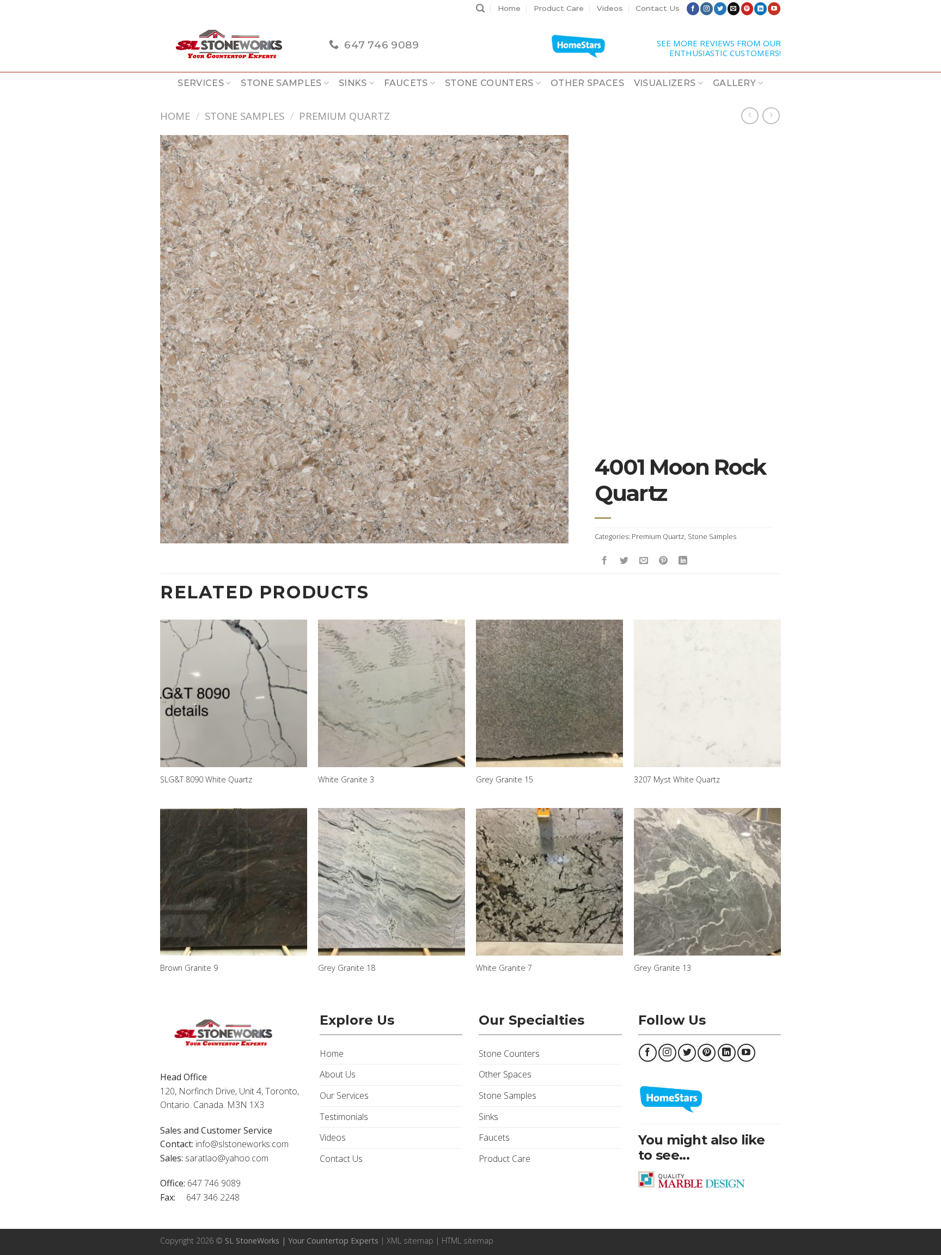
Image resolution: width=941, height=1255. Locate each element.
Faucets (405, 83)
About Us (338, 1074)
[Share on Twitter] (624, 561)
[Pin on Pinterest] (664, 561)
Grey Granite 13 (662, 968)
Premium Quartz (344, 116)
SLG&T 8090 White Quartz (206, 780)
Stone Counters (489, 83)
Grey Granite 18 (346, 968)
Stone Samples (281, 83)
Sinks (353, 83)
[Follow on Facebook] (693, 8)
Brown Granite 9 (189, 968)
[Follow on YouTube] (774, 8)
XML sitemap (410, 1240)
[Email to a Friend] (644, 561)
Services (201, 83)
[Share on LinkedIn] (683, 561)
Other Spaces (587, 83)
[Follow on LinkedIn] (760, 8)
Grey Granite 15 (504, 780)
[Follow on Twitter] (720, 8)
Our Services (344, 1095)
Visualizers (665, 83)
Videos (610, 8)
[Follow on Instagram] (706, 8)
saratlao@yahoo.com (226, 1158)
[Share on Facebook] (605, 561)
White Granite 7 (504, 968)
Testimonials (344, 1117)
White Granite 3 (346, 780)
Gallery (734, 83)
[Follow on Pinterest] (747, 8)
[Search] (480, 9)
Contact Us (658, 8)
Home (509, 8)
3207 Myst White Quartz (677, 780)
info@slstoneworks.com (242, 1144)
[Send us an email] (734, 8)
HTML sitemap (467, 1240)
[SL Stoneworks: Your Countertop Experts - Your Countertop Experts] (236, 44)
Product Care (559, 8)
